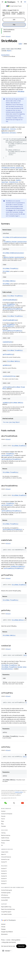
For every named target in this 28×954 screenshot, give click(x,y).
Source (3, 818)
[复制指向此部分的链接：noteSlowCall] (12, 646)
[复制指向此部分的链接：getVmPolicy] (11, 610)
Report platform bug (6, 906)
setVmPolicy (6, 402)
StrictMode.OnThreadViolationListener (15, 237)
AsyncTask (5, 182)
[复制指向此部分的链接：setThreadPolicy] (14, 693)
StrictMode (6, 271)
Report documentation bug (8, 909)
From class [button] (11, 422)
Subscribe (21, 946)
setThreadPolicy (8, 387)
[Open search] (18, 2)
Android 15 (4, 873)
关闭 (14, 19)
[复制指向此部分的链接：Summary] (11, 224)
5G (2, 845)
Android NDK (4, 900)
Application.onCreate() (9, 132)
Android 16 (4, 871)
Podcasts (3, 826)
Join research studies (6, 914)
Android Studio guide (6, 890)
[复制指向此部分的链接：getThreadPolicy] (14, 575)
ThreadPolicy (11, 304)
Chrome (3, 926)
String (13, 376)
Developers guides (5, 892)
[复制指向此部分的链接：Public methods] (16, 431)
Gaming (3, 833)
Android (3, 811)
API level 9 (8, 36)
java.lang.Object (5, 55)
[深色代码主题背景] (26, 137)
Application (5, 129)
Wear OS (3, 854)
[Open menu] (2, 2)
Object (9, 50)
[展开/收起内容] (3, 33)
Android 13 (4, 878)
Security (3, 816)
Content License (19, 792)
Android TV (4, 862)
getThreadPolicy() (8, 306)
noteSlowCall (7, 376)
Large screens (4, 852)
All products (4, 934)
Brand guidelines (16, 940)
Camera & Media (5, 840)
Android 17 (4, 868)
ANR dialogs (21, 91)
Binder (11, 210)
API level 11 (8, 649)
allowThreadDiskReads (9, 300)
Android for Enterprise (6, 813)
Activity (13, 129)
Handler (18, 180)
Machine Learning (5, 835)
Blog (2, 823)
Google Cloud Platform (7, 931)
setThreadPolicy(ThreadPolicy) (12, 309)
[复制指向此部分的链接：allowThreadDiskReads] (18, 436)
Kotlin (20, 44)
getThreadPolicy (8, 354)
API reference (4, 895)
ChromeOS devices (6, 857)
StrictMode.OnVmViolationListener (13, 253)
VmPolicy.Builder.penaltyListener (14, 257)
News (2, 821)
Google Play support (6, 911)
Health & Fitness (5, 838)
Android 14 (4, 876)
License (8, 940)
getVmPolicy (6, 365)
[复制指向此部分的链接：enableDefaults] (13, 540)
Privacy (3, 843)
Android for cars (5, 859)
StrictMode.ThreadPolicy (10, 268)
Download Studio (5, 897)
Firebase (3, 929)
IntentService (13, 182)
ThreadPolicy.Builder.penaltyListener (15, 241)
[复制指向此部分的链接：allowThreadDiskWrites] (19, 486)
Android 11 (3, 883)
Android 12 (4, 881)
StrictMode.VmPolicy (9, 281)
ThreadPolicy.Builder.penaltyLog (12, 167)
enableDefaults (7, 342)
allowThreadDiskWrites (10, 320)
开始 (14, 24)
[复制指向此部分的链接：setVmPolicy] (11, 747)
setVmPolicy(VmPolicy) (18, 566)
